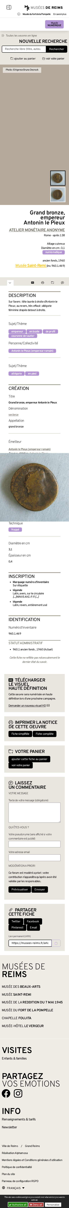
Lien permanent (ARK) (19, 936)
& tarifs (19, 1119)
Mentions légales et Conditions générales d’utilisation (32, 1160)
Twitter (16, 921)
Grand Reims (32, 1146)
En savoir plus (59, 14)
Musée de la (32, 1002)
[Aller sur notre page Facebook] (6, 1093)
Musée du (27, 1010)
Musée (54, 24)
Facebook (33, 921)
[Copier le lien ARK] (56, 943)
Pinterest (17, 928)
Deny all (37, 1204)
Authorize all (18, 1204)
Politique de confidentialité (17, 1167)
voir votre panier (55, 59)
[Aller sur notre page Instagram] (18, 1093)
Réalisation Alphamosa (15, 1153)
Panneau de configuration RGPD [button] (20, 1181)
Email (33, 928)
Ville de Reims (10, 1146)
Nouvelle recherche (43, 42)
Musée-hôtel (23, 1026)
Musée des (21, 987)
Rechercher (56, 49)
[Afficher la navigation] (9, 8)
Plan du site (8, 1174)
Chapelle (16, 1018)
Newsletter (9, 1127)
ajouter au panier (25, 59)
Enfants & (14, 1059)
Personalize (53, 1204)
